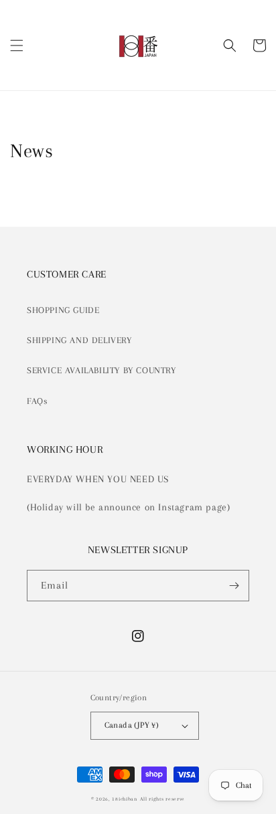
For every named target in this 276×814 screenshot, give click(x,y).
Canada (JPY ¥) (132, 725)
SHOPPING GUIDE (63, 310)
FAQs (37, 401)
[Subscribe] (234, 585)
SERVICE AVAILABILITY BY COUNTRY (101, 370)
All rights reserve (163, 799)
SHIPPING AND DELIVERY (79, 340)
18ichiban (124, 799)
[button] (16, 45)
